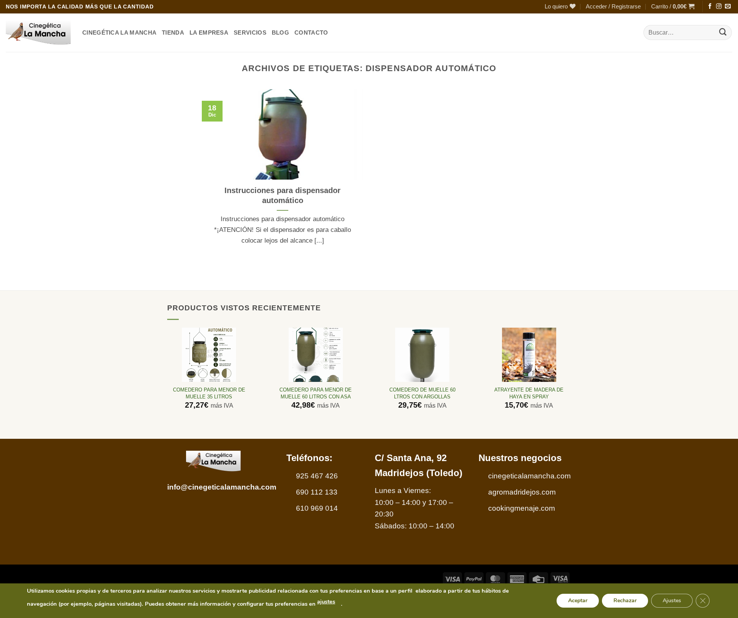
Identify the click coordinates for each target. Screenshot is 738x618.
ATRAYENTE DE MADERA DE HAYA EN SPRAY (528, 393)
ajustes (326, 601)
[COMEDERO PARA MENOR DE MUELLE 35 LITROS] (209, 355)
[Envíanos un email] (727, 6)
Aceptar (577, 600)
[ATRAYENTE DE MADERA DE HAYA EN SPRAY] (529, 355)
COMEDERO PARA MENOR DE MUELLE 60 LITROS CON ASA (315, 393)
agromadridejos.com (522, 492)
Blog (280, 32)
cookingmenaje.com (521, 508)
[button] (613, 6)
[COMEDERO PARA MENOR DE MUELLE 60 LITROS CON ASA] (316, 355)
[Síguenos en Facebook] (710, 6)
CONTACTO (311, 32)
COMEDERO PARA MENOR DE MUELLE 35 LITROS (209, 393)
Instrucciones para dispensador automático (282, 195)
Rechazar (625, 600)
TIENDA (173, 32)
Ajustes (672, 600)
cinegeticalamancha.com (529, 476)
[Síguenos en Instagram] (718, 6)
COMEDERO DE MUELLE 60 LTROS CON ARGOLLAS (422, 393)
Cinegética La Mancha (119, 32)
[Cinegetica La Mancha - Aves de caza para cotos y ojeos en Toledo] (38, 32)
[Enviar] (723, 32)
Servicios (250, 32)
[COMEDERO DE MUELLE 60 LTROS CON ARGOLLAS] (422, 355)
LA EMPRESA (208, 32)
